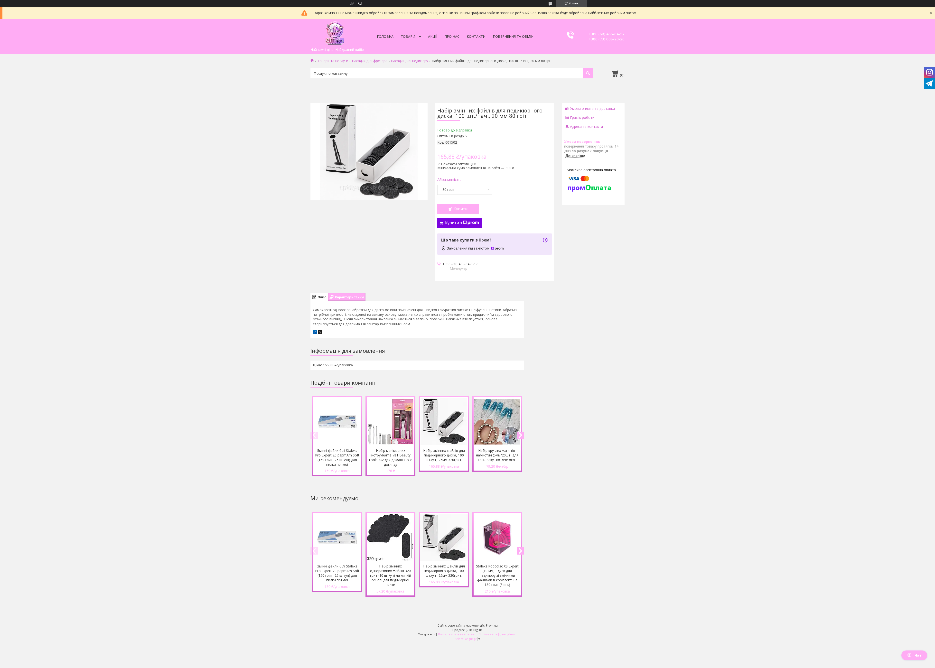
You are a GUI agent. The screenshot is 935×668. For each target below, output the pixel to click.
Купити (461, 209)
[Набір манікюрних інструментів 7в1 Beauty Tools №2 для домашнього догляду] (390, 421)
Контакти (476, 36)
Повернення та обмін (513, 36)
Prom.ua (492, 625)
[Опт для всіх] (334, 32)
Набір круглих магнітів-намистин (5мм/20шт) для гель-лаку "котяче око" (497, 455)
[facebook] (315, 333)
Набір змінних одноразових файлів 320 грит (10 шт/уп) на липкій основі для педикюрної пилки (390, 575)
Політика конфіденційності (498, 634)
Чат (918, 655)
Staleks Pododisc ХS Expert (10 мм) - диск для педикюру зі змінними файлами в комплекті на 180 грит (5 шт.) (497, 575)
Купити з (453, 222)
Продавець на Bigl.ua (467, 630)
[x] (320, 333)
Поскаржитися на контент (457, 634)
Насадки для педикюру (409, 61)
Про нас (451, 36)
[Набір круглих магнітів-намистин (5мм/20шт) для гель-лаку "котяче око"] (497, 421)
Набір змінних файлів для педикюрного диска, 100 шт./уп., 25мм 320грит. (444, 455)
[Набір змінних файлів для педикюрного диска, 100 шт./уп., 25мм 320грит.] (444, 421)
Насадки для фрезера (369, 61)
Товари (408, 36)
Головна (385, 36)
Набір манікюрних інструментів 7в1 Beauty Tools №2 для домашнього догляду (390, 457)
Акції (432, 36)
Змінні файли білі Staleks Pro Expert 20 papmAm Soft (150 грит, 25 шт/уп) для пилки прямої (337, 457)
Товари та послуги (332, 61)
